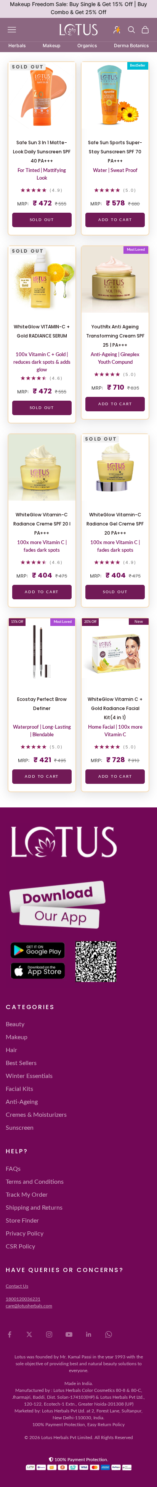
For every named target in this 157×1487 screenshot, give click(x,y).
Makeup (16, 1037)
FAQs (13, 1169)
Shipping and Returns (34, 1208)
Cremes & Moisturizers (36, 1115)
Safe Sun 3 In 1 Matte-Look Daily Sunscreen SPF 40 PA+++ (41, 151)
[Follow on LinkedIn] (89, 1334)
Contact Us (17, 1286)
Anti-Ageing (22, 1102)
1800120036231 (23, 1299)
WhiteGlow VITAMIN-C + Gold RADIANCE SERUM (42, 331)
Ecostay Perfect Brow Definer (42, 704)
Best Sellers (21, 1063)
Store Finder (22, 1221)
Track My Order (27, 1195)
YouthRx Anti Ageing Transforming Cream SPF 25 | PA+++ (115, 335)
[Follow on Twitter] (29, 1334)
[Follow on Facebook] (9, 1334)
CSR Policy (20, 1246)
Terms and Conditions (35, 1182)
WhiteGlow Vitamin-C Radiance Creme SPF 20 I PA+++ (41, 523)
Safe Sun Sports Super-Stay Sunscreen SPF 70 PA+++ (115, 151)
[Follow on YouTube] (69, 1334)
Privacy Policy (24, 1234)
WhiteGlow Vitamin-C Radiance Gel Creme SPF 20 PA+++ (115, 523)
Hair (11, 1050)
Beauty (15, 1024)
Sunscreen (20, 1128)
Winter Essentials (29, 1076)
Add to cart (115, 220)
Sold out (42, 220)
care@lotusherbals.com (29, 1306)
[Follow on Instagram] (49, 1334)
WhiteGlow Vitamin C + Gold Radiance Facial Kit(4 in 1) (115, 708)
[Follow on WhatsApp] (108, 1334)
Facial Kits (19, 1089)
